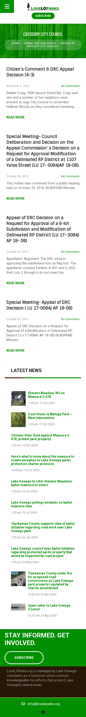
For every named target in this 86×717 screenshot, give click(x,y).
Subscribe (43, 15)
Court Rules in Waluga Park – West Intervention (50, 416)
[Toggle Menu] (7, 6)
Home (15, 43)
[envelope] (43, 712)
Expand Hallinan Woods (40, 43)
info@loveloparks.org (44, 704)
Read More (15, 117)
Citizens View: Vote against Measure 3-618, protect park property (40, 437)
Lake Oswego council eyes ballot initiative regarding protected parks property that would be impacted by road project (42, 552)
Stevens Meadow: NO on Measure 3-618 (46, 395)
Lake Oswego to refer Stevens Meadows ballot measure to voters (41, 483)
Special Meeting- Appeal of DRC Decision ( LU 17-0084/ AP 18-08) (39, 305)
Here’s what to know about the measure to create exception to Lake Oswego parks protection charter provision (42, 460)
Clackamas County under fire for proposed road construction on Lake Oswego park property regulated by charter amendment (50, 580)
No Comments (70, 86)
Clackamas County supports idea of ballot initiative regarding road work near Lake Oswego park (43, 527)
